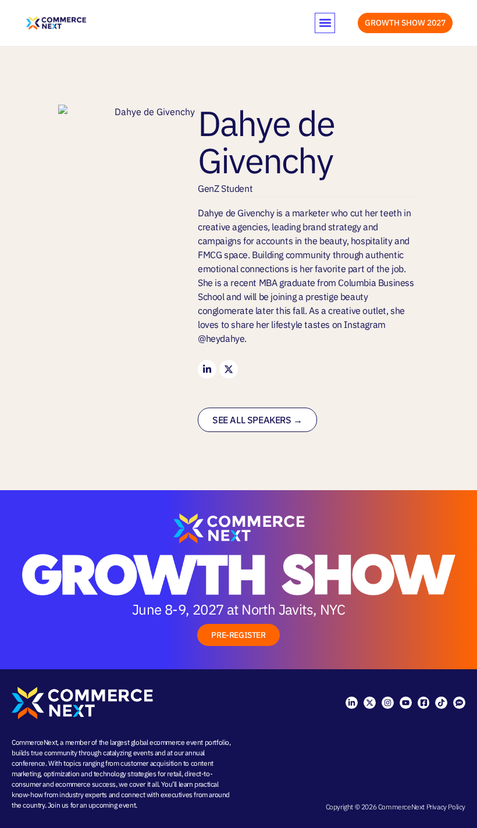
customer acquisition (150, 763)
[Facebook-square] (424, 703)
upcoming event (112, 805)
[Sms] (459, 703)
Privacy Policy (445, 806)
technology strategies (125, 773)
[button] (325, 23)
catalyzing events (128, 752)
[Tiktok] (441, 703)
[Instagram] (388, 703)
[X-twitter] (370, 703)
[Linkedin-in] (207, 369)
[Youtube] (406, 703)
